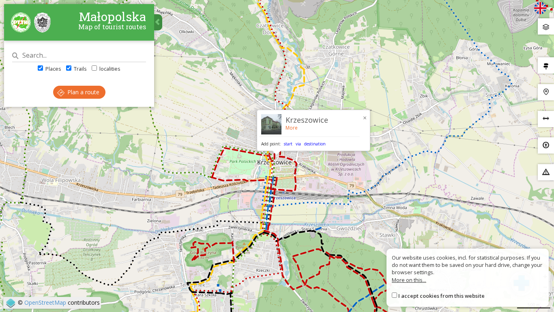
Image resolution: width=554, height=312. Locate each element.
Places (52, 68)
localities (109, 68)
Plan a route (82, 92)
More (292, 127)
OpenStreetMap (45, 302)
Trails (80, 68)
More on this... (409, 280)
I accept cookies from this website (441, 295)
